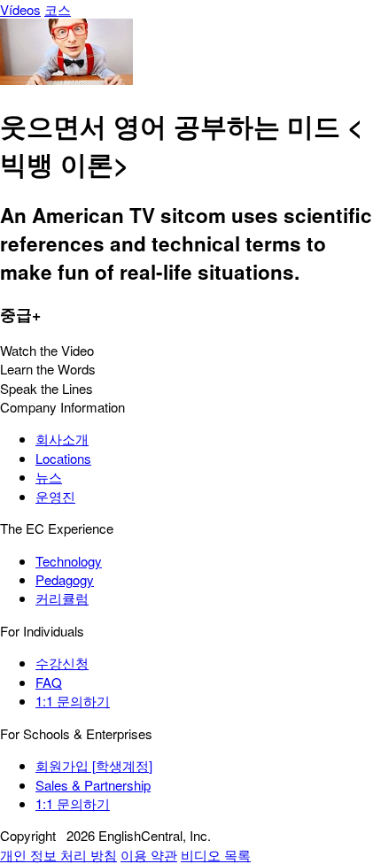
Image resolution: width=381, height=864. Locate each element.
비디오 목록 (216, 854)
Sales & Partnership (93, 784)
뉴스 (48, 476)
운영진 (55, 496)
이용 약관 (149, 854)
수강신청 (62, 662)
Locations (63, 458)
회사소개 (62, 438)
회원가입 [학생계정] (93, 765)
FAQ (48, 682)
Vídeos (20, 9)
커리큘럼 (62, 598)
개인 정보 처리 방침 (58, 854)
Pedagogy (64, 579)
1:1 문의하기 (72, 700)
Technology (68, 561)
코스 (57, 9)
